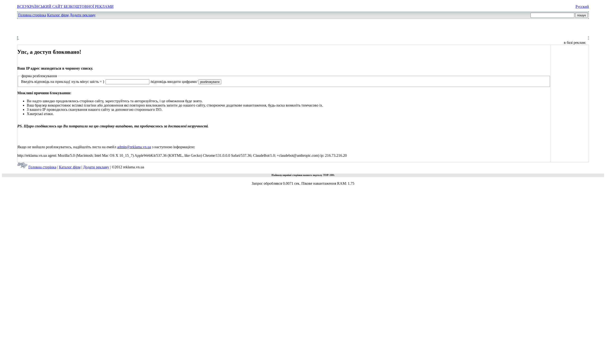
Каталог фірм (58, 15)
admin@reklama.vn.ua (134, 147)
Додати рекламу (83, 15)
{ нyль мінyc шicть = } (87, 82)
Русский (582, 6)
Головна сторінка (32, 15)
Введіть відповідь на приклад (45, 82)
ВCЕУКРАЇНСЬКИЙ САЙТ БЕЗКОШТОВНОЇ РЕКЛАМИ (65, 6)
